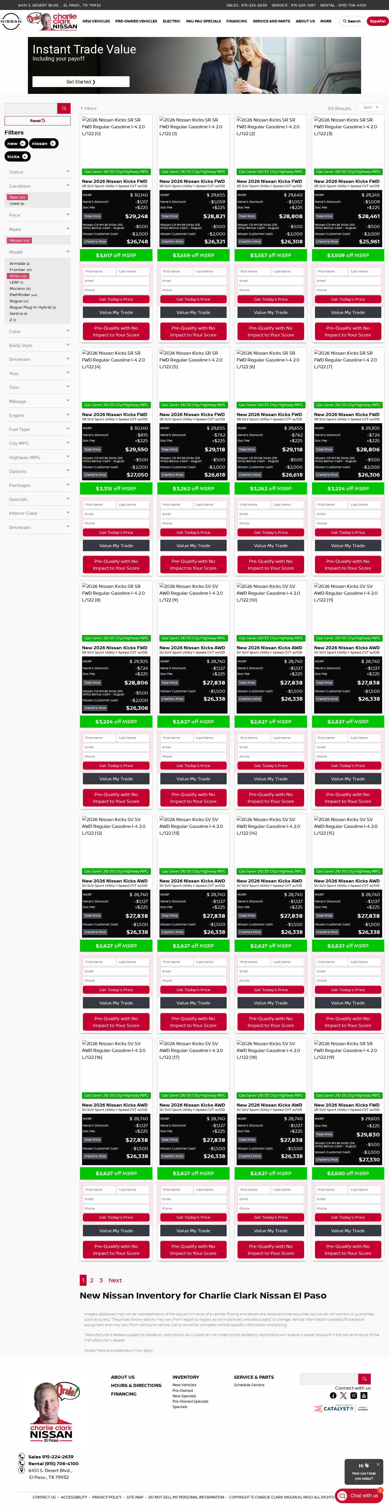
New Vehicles (184, 1384)
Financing (123, 1394)
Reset (36, 120)
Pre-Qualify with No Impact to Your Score (116, 331)
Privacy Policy (107, 1497)
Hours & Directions (136, 1385)
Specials (180, 1406)
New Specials (184, 1395)
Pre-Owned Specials (190, 1401)
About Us (123, 1377)
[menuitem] (39, 197)
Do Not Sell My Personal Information (186, 1497)
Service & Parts (254, 1377)
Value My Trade (116, 312)
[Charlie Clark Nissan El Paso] (39, 20)
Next (115, 1280)
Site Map (135, 1497)
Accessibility (74, 1497)
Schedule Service (249, 1384)
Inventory (186, 1377)
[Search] (64, 108)
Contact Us (45, 1497)
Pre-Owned (183, 1390)
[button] (96, 21)
